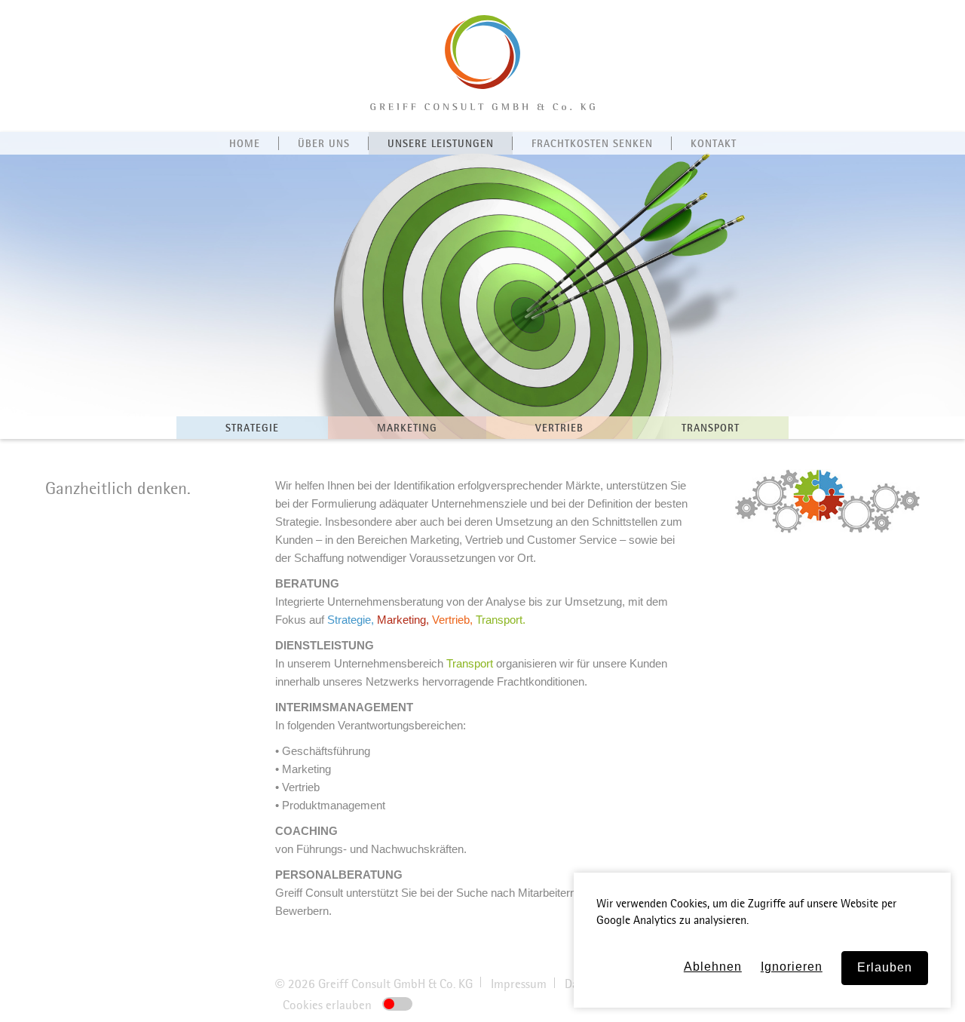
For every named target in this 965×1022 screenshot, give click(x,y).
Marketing (401, 619)
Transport (499, 619)
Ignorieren (792, 966)
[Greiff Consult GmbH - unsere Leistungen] (482, 106)
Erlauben (884, 967)
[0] (397, 1004)
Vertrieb (451, 619)
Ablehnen (713, 966)
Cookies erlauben (329, 1005)
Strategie (349, 619)
